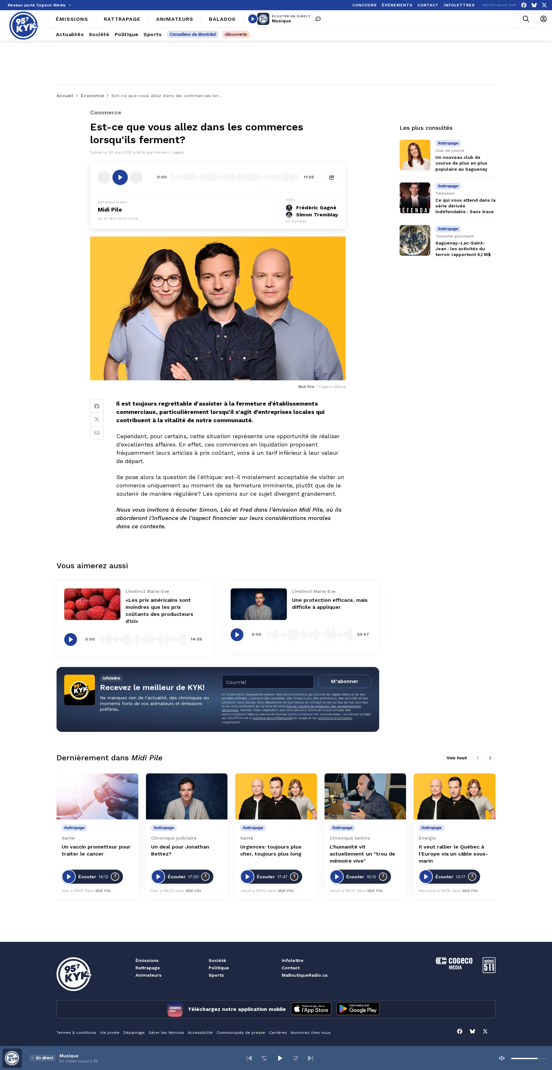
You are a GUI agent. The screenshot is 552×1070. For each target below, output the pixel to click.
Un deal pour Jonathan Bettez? (180, 850)
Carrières (278, 1032)
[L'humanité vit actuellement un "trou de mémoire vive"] (365, 796)
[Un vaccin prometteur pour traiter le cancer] (97, 796)
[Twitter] (96, 419)
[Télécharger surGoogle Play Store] (357, 1009)
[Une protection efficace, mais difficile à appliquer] (259, 604)
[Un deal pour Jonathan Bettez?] (187, 796)
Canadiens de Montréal (193, 34)
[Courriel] (96, 433)
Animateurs (148, 975)
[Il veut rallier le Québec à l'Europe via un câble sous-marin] (454, 796)
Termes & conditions (76, 1032)
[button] (249, 1058)
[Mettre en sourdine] (501, 1058)
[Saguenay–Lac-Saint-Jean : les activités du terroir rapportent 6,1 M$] (415, 240)
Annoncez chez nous (311, 1032)
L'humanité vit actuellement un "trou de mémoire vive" (362, 854)
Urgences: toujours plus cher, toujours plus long (271, 850)
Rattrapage (147, 967)
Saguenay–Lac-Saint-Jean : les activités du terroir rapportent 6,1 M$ (463, 248)
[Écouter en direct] (253, 19)
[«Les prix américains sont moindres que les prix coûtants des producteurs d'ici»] (92, 604)
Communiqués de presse (241, 1032)
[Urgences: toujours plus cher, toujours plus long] (276, 796)
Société (217, 960)
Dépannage (134, 1032)
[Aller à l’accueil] (24, 26)
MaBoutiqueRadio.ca (304, 975)
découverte (236, 34)
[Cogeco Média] (454, 968)
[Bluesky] (534, 5)
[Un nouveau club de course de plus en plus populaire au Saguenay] (415, 155)
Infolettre (292, 960)
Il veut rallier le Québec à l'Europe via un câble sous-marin (453, 854)
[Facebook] (523, 5)
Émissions (147, 960)
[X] (544, 5)
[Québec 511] (489, 971)
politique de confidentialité (272, 718)
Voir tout (457, 757)
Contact (291, 967)
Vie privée (109, 1032)
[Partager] (332, 177)
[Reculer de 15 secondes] (104, 177)
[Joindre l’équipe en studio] (318, 19)
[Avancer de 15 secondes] (136, 177)
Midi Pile (110, 209)
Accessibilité (200, 1032)
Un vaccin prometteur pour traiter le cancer (96, 850)
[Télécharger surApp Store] (311, 1009)
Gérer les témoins (166, 1032)
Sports (216, 975)
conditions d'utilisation (335, 718)
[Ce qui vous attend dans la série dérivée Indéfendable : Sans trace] (415, 197)
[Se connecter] (543, 19)
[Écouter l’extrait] (120, 177)
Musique (281, 20)
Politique (219, 967)
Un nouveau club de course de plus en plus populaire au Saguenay (461, 163)
